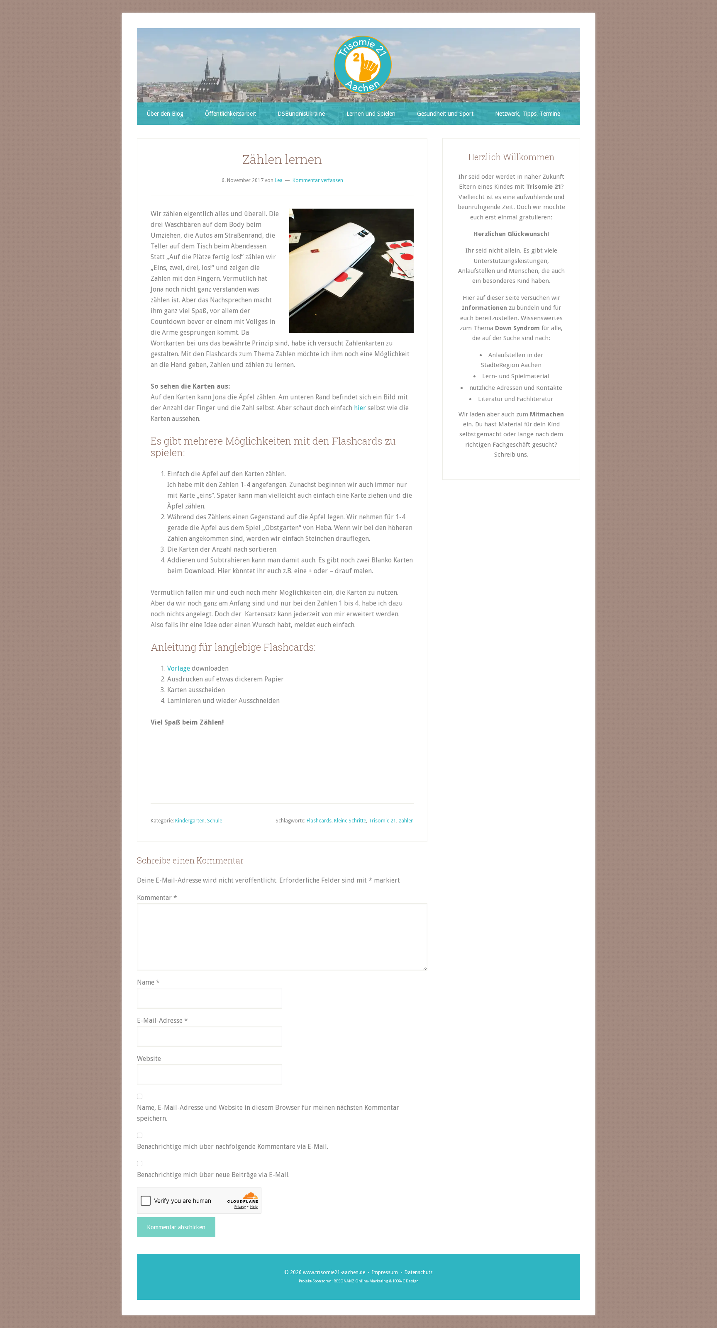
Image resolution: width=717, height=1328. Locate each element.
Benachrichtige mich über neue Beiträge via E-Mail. (213, 1175)
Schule (214, 821)
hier (360, 408)
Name (148, 982)
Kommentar (157, 898)
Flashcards (319, 821)
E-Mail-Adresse (162, 1020)
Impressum (385, 1272)
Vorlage (178, 668)
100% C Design (406, 1281)
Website (149, 1059)
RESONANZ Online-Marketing (361, 1281)
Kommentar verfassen (318, 180)
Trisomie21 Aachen (363, 65)
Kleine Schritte (350, 821)
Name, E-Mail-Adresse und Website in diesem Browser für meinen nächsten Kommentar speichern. (268, 1113)
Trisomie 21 (382, 821)
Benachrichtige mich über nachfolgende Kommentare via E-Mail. (232, 1146)
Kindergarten (190, 821)
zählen (406, 821)
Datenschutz (419, 1272)
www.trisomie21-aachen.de (334, 1272)
